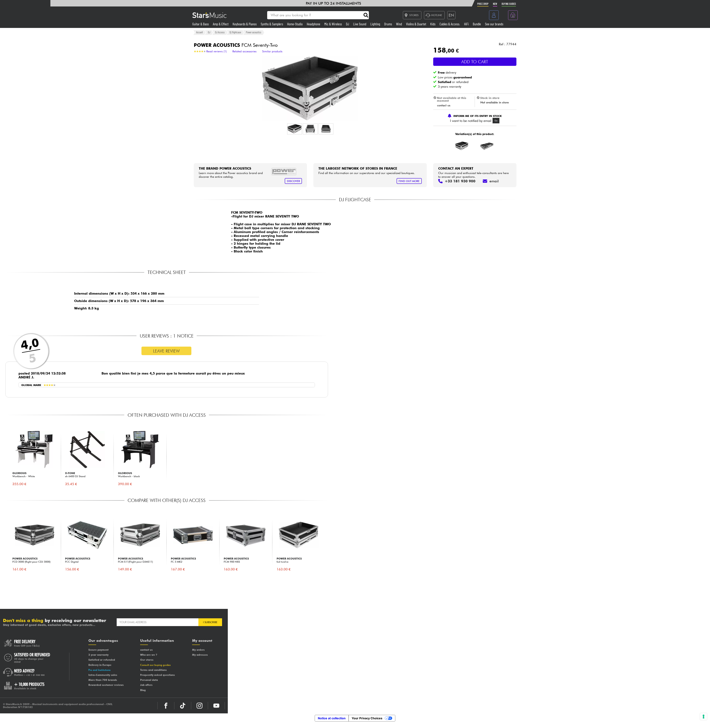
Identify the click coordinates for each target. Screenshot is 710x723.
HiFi (466, 24)
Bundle (477, 24)
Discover (293, 181)
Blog (143, 690)
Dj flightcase (235, 32)
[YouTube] (216, 705)
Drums (388, 24)
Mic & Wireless (333, 24)
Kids (433, 24)
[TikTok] (182, 705)
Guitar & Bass (200, 24)
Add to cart (474, 61)
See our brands (494, 24)
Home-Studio (295, 24)
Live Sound (360, 24)
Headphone (314, 24)
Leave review (166, 351)
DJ (348, 24)
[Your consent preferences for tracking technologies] (703, 716)
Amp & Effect (221, 24)
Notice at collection (332, 718)
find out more (409, 181)
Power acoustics (253, 32)
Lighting (375, 24)
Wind (399, 24)
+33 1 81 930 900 (35, 675)
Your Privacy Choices (367, 718)
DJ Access (220, 32)
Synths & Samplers (272, 24)
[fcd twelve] (461, 146)
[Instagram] (199, 705)
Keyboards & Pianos (245, 24)
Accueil (199, 32)
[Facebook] (166, 705)
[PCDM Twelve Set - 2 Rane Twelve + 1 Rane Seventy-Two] (487, 146)
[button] (294, 128)
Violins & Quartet (416, 24)
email (494, 181)
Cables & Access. (450, 24)
